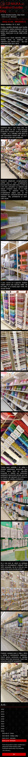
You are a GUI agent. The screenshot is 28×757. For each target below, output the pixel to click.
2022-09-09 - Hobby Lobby (10, 736)
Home (3, 15)
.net (15, 3)
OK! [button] (14, 754)
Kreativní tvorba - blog (13, 15)
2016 (2, 721)
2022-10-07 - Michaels (8, 738)
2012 (2, 712)
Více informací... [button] (6, 750)
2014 (2, 716)
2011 (2, 709)
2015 (2, 719)
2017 (2, 724)
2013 (2, 714)
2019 (2, 728)
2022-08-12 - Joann (8, 733)
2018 (2, 726)
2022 (23, 15)
